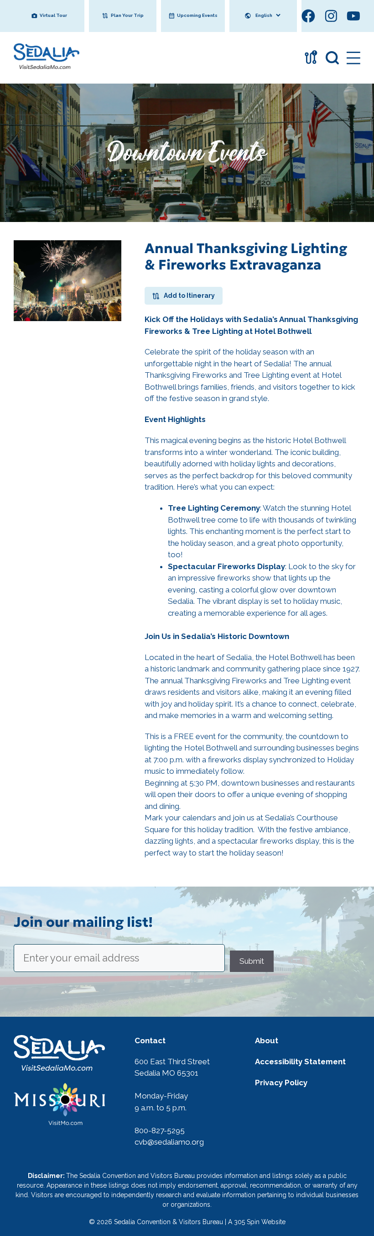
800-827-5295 (160, 1130)
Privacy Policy (281, 1082)
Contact (150, 1040)
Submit (251, 960)
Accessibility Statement (300, 1061)
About (266, 1040)
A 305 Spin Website (257, 1221)
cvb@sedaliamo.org (169, 1141)
